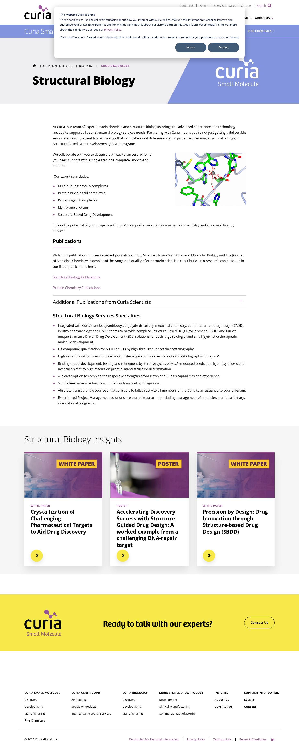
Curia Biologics (135, 693)
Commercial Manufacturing (177, 713)
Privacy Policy (112, 29)
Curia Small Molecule (57, 66)
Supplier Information (261, 693)
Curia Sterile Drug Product (181, 693)
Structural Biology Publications (76, 277)
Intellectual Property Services (91, 713)
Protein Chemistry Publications (76, 287)
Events (203, 6)
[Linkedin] (273, 739)
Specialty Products (83, 707)
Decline (223, 47)
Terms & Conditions (253, 739)
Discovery (85, 66)
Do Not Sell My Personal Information (154, 739)
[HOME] (34, 66)
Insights (221, 693)
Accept (190, 47)
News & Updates (224, 6)
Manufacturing (34, 713)
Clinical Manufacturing (174, 707)
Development (33, 707)
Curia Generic (85, 693)
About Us (262, 18)
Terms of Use (222, 739)
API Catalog (79, 700)
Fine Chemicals (260, 31)
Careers (246, 6)
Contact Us (187, 6)
